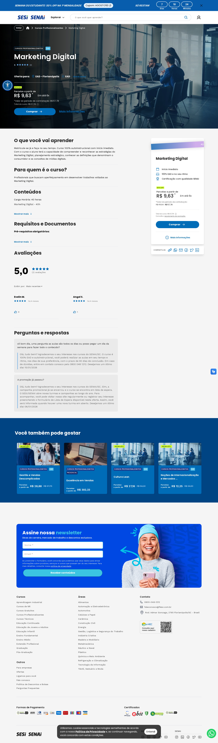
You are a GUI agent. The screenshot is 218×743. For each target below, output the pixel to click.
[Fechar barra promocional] (201, 5)
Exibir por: (20, 286)
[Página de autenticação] (199, 17)
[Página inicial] (28, 28)
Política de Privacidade (90, 731)
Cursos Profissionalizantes (49, 28)
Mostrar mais (21, 213)
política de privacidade (61, 566)
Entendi (150, 731)
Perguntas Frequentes (27, 688)
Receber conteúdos (63, 572)
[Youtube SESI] (166, 737)
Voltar (19, 28)
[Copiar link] (170, 250)
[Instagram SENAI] (176, 737)
